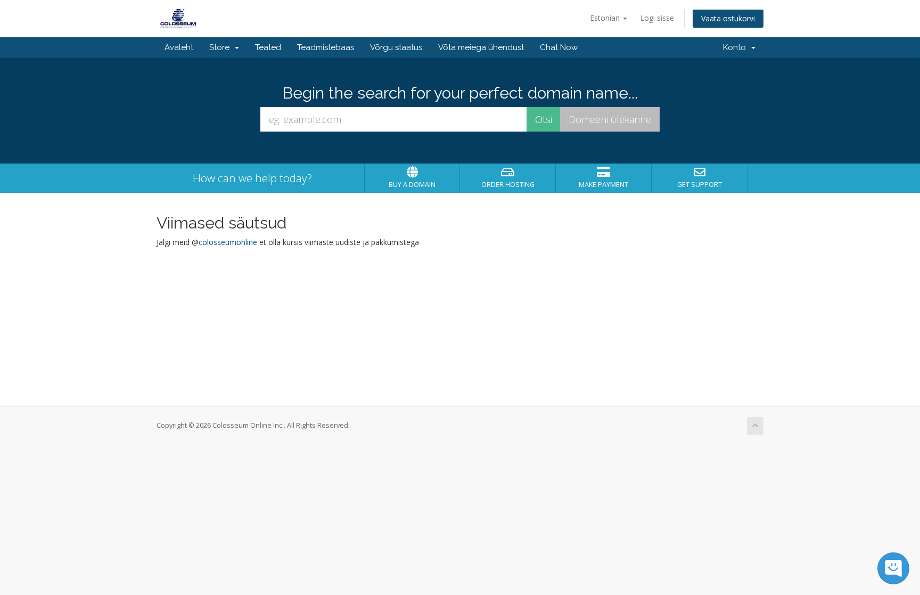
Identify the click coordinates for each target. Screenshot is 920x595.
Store (221, 47)
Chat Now (559, 47)
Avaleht (179, 47)
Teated (268, 47)
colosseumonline (228, 242)
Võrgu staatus (396, 47)
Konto (736, 47)
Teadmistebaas (325, 47)
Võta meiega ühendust (481, 47)
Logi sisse (657, 18)
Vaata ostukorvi (728, 18)
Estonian (606, 18)
